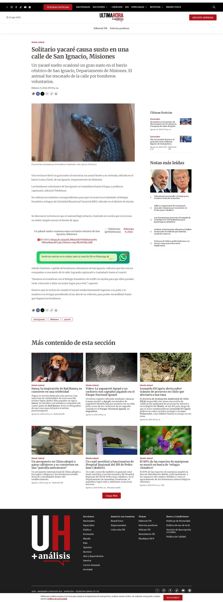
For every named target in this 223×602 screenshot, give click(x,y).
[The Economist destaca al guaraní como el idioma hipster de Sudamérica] (186, 139)
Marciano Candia (114, 488)
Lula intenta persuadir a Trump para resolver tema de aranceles (171, 197)
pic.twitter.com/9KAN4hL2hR (75, 242)
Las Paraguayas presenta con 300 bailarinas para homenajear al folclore (172, 220)
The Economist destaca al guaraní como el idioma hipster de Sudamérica (162, 141)
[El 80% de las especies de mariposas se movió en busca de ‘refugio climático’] (166, 440)
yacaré (67, 319)
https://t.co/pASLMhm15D (65, 239)
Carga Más (111, 495)
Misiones (54, 319)
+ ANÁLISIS (116, 7)
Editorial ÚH (100, 28)
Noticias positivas (119, 28)
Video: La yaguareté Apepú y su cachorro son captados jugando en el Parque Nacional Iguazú (110, 391)
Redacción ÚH (172, 148)
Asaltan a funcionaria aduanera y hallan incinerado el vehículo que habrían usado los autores (172, 231)
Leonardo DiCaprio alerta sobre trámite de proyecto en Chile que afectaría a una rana (162, 391)
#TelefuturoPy (88, 239)
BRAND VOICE (173, 7)
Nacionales (155, 119)
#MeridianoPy (49, 242)
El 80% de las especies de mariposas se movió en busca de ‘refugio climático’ (164, 464)
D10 (127, 7)
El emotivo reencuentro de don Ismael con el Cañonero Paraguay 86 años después (163, 124)
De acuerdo (173, 598)
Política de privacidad (57, 599)
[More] (106, 7)
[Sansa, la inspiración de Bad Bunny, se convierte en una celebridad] (57, 367)
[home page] (111, 17)
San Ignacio (39, 319)
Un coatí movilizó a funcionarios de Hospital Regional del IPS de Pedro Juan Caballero (110, 464)
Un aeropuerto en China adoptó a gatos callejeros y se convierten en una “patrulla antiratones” (54, 464)
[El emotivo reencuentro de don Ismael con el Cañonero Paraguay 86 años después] (186, 121)
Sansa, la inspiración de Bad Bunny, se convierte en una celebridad (56, 390)
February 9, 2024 (129, 230)
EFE (162, 485)
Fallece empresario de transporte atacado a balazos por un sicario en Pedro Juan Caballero (170, 208)
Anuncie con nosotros (123, 516)
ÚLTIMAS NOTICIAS (58, 7)
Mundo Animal (37, 42)
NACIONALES (83, 7)
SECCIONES (99, 7)
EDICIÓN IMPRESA (203, 17)
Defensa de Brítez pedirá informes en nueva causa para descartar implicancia (172, 243)
